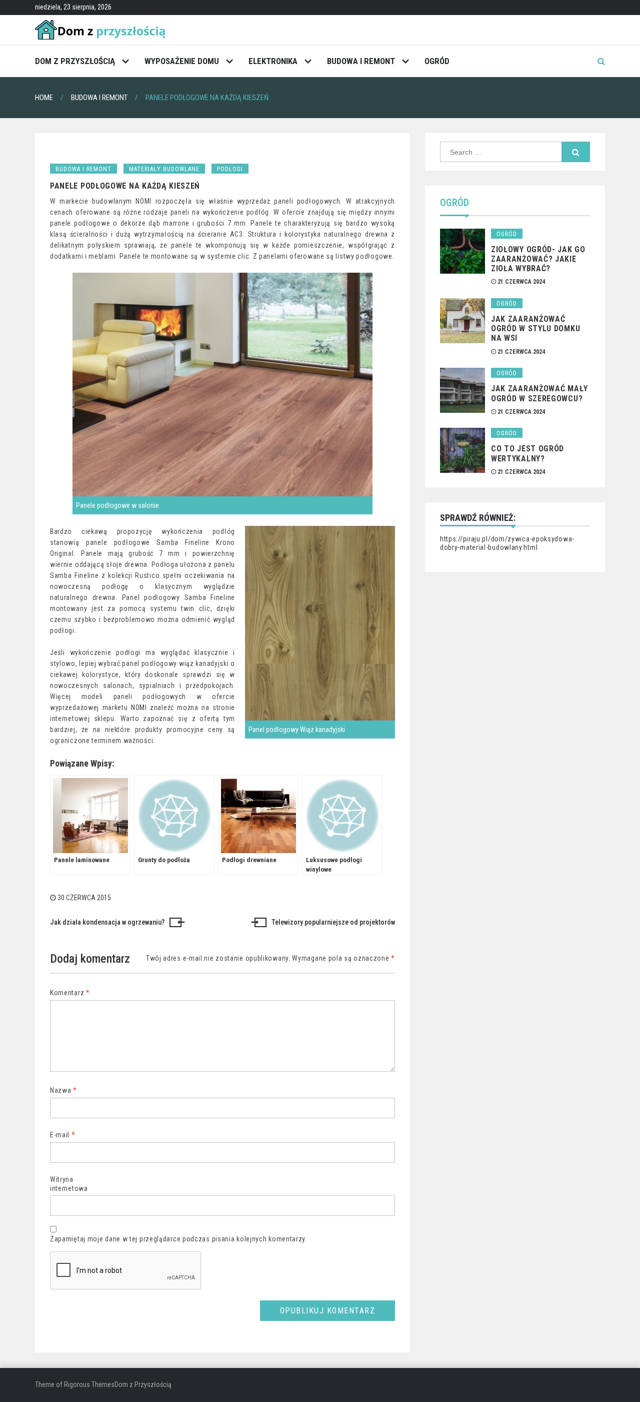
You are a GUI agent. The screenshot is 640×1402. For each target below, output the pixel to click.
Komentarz (70, 993)
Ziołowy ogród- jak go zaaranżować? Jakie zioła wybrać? (538, 259)
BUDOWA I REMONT (361, 61)
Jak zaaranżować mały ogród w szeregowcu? (539, 393)
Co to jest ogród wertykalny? (527, 453)
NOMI (139, 708)
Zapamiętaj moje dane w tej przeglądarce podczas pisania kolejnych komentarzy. (178, 1239)
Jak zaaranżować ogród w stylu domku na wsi (535, 328)
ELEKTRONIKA (273, 61)
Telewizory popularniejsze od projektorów (333, 922)
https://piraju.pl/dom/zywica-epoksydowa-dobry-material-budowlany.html (507, 543)
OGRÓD (437, 61)
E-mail (63, 1135)
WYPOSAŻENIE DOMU (181, 61)
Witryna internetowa (69, 1183)
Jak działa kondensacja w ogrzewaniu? (107, 922)
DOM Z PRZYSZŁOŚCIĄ (75, 61)
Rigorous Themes (89, 1384)
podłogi (230, 169)
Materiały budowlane (164, 169)
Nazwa (63, 1090)
